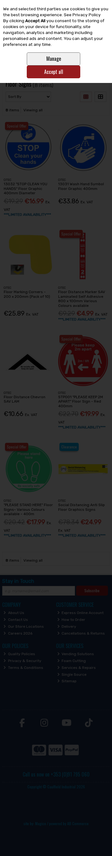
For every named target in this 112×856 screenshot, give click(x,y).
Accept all (53, 71)
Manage (53, 58)
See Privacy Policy (82, 14)
